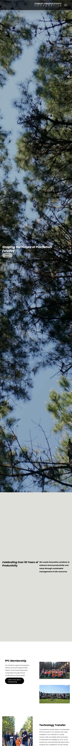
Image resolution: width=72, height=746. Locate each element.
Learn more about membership (14, 681)
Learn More (7, 255)
